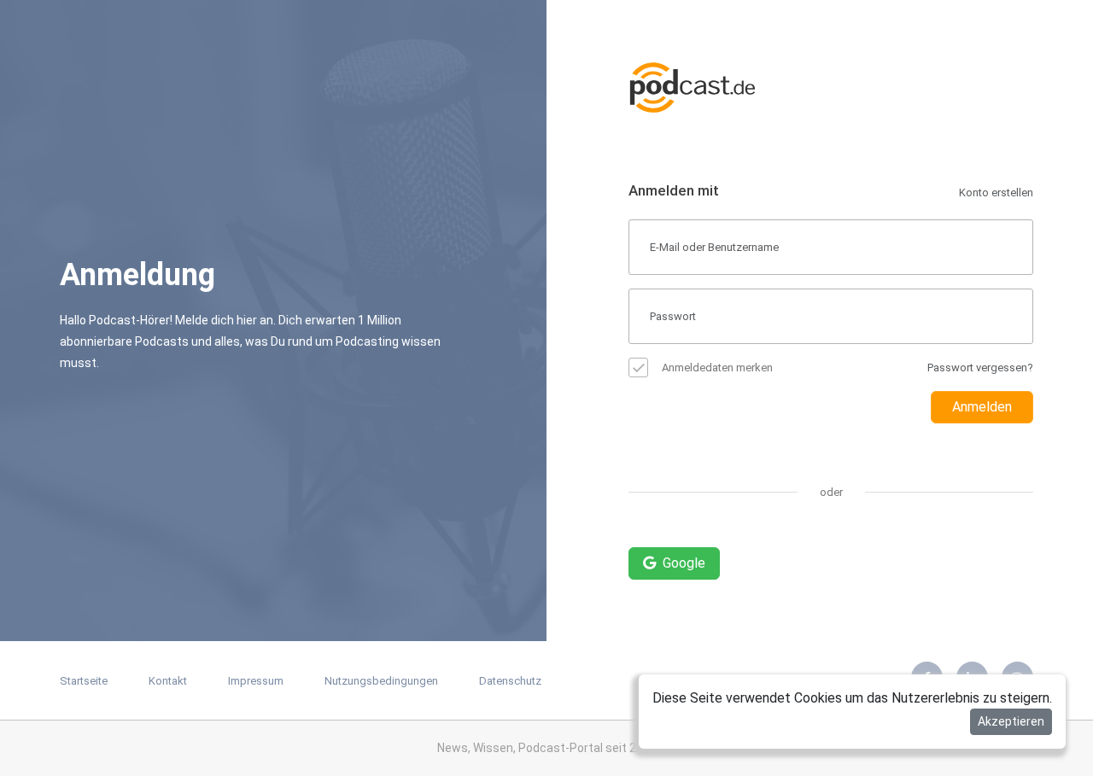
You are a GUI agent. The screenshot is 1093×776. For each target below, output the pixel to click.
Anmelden (982, 407)
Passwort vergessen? (980, 367)
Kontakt (168, 680)
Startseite (84, 680)
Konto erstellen (996, 192)
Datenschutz (510, 680)
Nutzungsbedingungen (381, 680)
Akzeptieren (1011, 721)
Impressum (255, 680)
